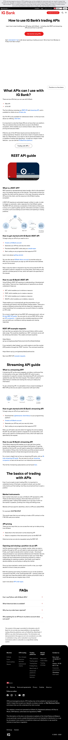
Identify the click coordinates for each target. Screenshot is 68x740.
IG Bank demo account (22, 259)
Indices (9, 657)
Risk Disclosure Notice (53, 703)
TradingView (33, 663)
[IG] (8, 12)
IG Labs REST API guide (10, 316)
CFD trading (22, 652)
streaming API (34, 110)
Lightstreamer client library (22, 415)
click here (17, 118)
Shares (9, 664)
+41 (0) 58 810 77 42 (13, 40)
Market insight (42, 653)
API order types (18, 581)
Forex (8, 659)
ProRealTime (33, 666)
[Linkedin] (24, 695)
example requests (19, 356)
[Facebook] (8, 695)
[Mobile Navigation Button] (66, 12)
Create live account (53, 12)
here (35, 465)
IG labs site (22, 112)
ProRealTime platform (25, 140)
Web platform (34, 658)
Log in (65, 8)
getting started (18, 255)
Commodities (11, 662)
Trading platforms (33, 653)
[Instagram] (12, 695)
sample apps (32, 248)
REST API (24, 110)
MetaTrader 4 (34, 668)
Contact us (55, 652)
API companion (9, 318)
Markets (9, 652)
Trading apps (34, 661)
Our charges (22, 657)
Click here (55, 674)
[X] (16, 695)
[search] (62, 12)
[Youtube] (20, 695)
